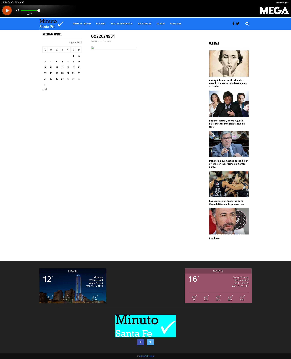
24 (45, 79)
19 (57, 73)
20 (62, 73)
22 (73, 73)
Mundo (161, 23)
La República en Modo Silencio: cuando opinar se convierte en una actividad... (228, 83)
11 (51, 67)
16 (79, 67)
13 (62, 67)
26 (57, 79)
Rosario (100, 23)
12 (57, 67)
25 (51, 79)
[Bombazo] (229, 221)
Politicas (175, 23)
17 (45, 73)
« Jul (44, 89)
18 (51, 73)
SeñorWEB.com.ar (146, 356)
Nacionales (144, 23)
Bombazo (214, 238)
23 (79, 73)
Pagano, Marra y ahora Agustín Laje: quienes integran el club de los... (227, 124)
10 (45, 67)
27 (62, 79)
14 (68, 67)
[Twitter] (238, 24)
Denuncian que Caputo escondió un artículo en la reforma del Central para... (228, 164)
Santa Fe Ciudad (81, 23)
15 (73, 67)
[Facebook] (234, 24)
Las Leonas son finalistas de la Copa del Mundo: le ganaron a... (226, 202)
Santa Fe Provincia (121, 23)
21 (68, 73)
